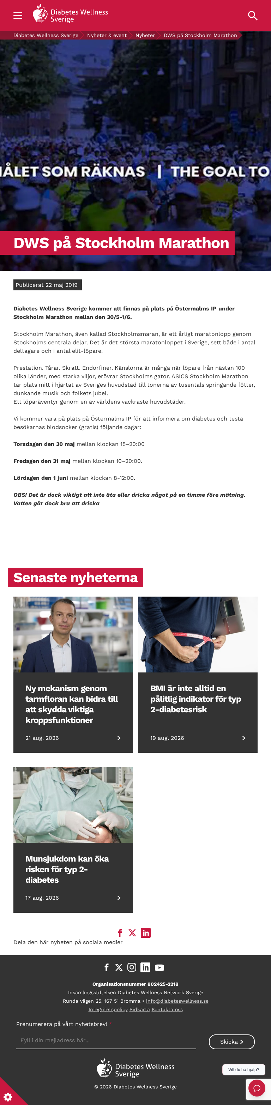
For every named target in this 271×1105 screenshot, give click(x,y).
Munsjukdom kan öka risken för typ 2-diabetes (67, 869)
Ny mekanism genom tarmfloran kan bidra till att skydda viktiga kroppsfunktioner (71, 704)
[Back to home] (70, 16)
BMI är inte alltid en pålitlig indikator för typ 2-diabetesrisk (195, 698)
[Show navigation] (17, 15)
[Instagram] (131, 967)
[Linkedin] (145, 967)
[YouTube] (159, 967)
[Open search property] (253, 15)
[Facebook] (106, 967)
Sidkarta (140, 1009)
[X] (119, 967)
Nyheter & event (107, 35)
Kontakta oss (167, 1009)
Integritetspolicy (108, 1009)
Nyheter (145, 35)
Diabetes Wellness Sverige (45, 35)
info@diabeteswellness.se (177, 1001)
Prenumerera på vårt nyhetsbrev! (64, 1024)
